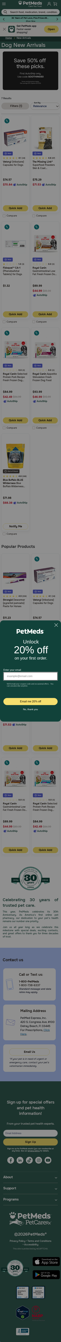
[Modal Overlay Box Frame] (30, 671)
